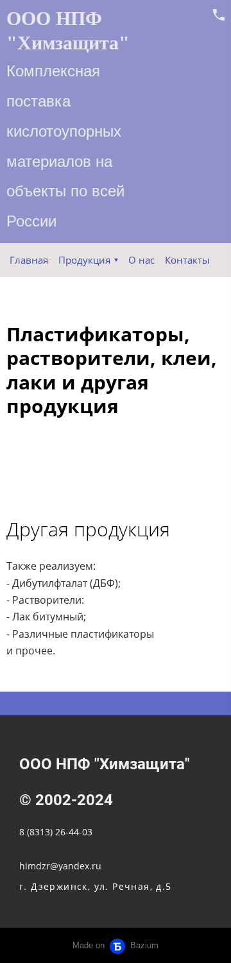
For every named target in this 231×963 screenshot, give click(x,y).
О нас (141, 259)
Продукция (84, 259)
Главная (29, 259)
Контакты (187, 259)
